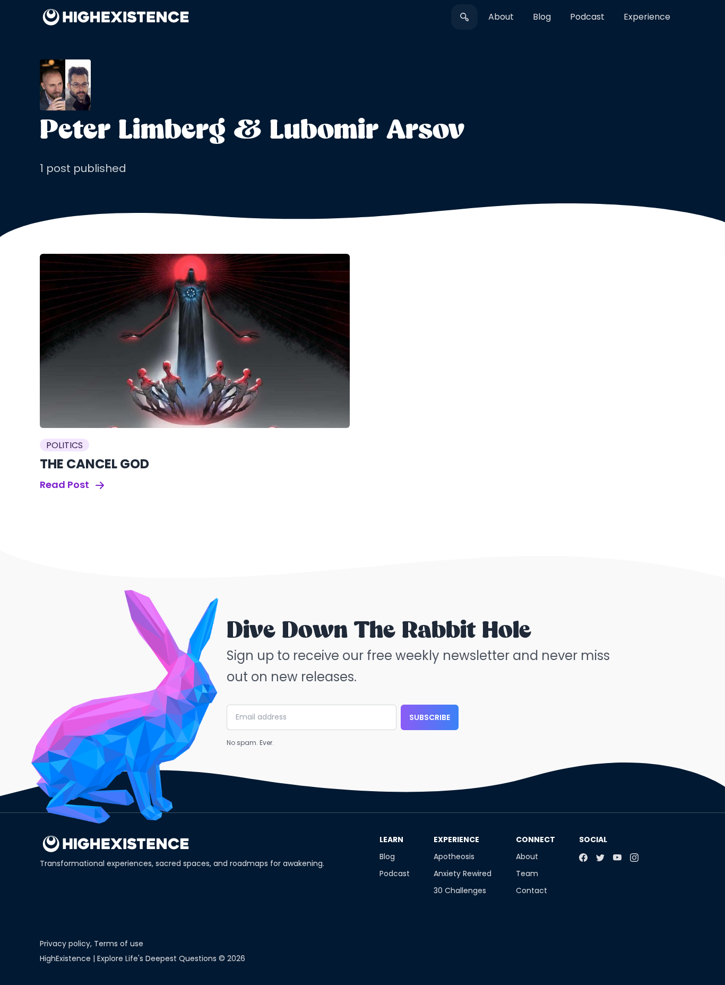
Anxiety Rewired (462, 873)
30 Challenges (460, 890)
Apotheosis (454, 856)
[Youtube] (617, 857)
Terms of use (118, 943)
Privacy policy (65, 943)
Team (527, 873)
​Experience (647, 17)
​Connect (535, 839)
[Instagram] (634, 857)
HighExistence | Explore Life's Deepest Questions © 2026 (142, 958)
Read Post (65, 484)
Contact (531, 890)
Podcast (587, 17)
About (501, 17)
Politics (64, 445)
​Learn (391, 839)
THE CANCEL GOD (94, 464)
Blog (542, 17)
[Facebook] (583, 857)
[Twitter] (600, 857)
